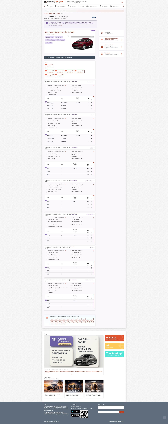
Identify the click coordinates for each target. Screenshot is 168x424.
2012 (64, 321)
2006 (88, 321)
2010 (72, 321)
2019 (80, 319)
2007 (84, 321)
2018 (84, 319)
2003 (56, 323)
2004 (52, 323)
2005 (92, 321)
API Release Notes (113, 421)
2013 (60, 321)
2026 (52, 319)
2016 (92, 319)
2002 (60, 323)
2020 (76, 319)
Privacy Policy (120, 421)
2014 (56, 321)
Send (122, 412)
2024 (60, 319)
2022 (68, 319)
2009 (76, 321)
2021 (72, 319)
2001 (64, 323)
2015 (52, 321)
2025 (56, 319)
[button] (84, 11)
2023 (64, 319)
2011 (68, 321)
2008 (80, 321)
